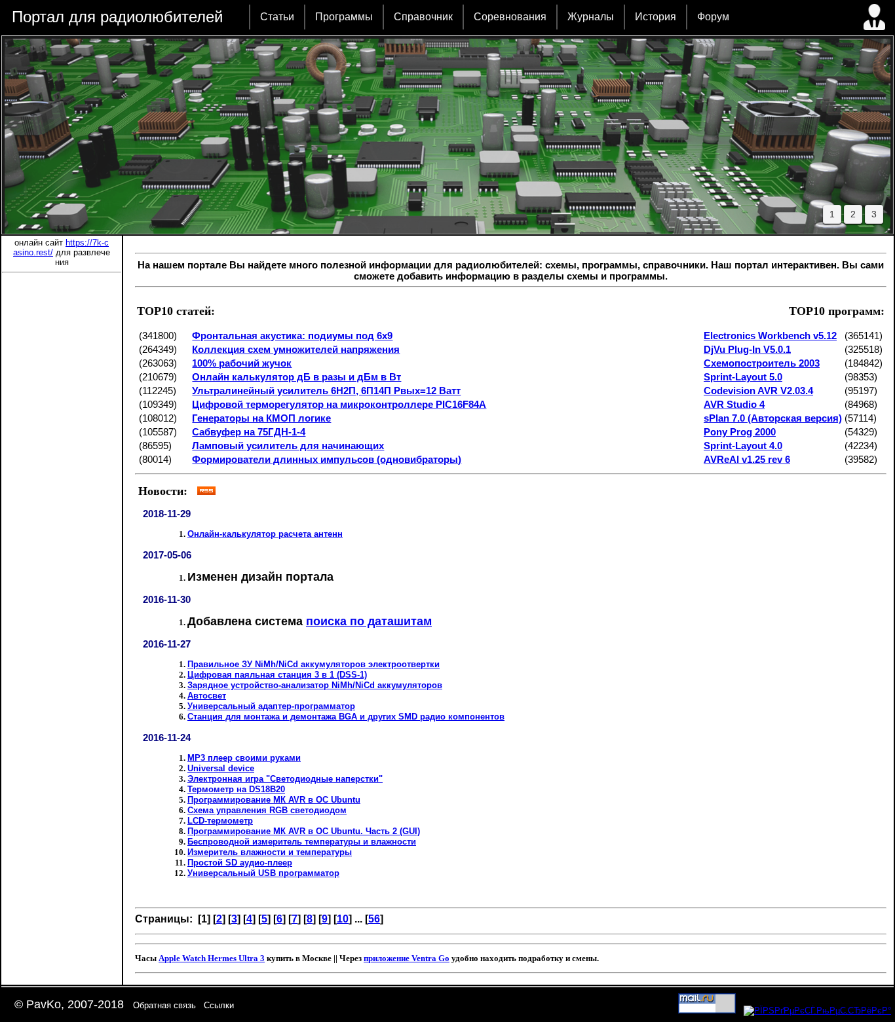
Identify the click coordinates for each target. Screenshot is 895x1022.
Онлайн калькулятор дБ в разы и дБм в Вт (296, 376)
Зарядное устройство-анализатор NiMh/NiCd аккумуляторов (314, 685)
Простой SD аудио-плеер (239, 862)
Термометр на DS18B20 (236, 789)
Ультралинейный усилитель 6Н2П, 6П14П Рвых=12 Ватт (326, 390)
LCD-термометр (220, 821)
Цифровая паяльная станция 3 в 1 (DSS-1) (277, 675)
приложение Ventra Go (406, 958)
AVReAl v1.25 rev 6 (747, 459)
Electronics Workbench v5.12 (770, 335)
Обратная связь (164, 1005)
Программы (344, 16)
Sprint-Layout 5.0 (743, 376)
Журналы (590, 16)
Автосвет (206, 696)
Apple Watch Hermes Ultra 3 (212, 958)
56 (374, 918)
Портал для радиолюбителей (117, 17)
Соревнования (510, 16)
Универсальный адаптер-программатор (271, 706)
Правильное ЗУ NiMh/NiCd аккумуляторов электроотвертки (313, 664)
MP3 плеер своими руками (244, 758)
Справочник (423, 16)
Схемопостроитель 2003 (762, 363)
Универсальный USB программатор (263, 873)
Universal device (220, 768)
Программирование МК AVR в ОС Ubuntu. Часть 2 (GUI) (303, 831)
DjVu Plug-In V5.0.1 (747, 349)
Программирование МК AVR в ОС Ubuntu (273, 800)
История (655, 16)
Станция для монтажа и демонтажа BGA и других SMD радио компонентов (346, 716)
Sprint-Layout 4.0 (743, 445)
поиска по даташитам (369, 621)
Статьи (277, 16)
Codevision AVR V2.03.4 (758, 390)
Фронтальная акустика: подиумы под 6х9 (292, 335)
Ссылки (219, 1005)
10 (343, 918)
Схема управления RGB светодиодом (267, 810)
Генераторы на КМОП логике (261, 418)
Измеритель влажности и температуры (269, 852)
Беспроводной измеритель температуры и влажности (301, 842)
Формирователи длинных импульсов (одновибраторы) (326, 459)
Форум (713, 16)
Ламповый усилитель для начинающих (288, 445)
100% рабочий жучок (242, 363)
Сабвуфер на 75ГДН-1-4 (248, 431)
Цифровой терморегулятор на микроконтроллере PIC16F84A (339, 404)
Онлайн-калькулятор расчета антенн (265, 534)
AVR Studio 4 (734, 404)
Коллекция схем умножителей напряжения (296, 349)
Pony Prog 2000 (740, 431)
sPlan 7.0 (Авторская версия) (773, 418)
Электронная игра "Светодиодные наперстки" (285, 779)
